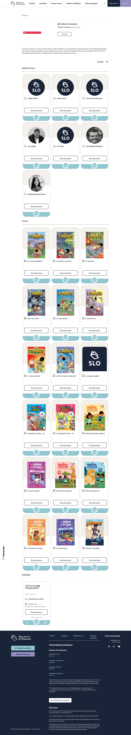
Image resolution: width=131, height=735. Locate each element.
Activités (43, 3)
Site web (64, 34)
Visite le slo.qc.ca (23, 654)
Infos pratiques (91, 3)
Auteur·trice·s (56, 3)
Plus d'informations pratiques (60, 700)
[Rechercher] (105, 3)
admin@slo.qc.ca (115, 640)
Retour (25, 15)
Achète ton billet (24, 648)
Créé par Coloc (36, 729)
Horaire (32, 3)
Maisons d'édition (74, 3)
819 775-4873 (116, 642)
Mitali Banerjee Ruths (36, 599)
